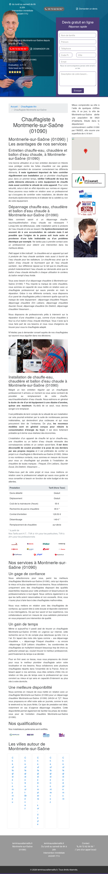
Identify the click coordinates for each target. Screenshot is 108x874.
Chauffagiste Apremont (63, 778)
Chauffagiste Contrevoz (51, 779)
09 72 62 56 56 (55, 8)
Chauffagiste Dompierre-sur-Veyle (38, 791)
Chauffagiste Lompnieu (13, 779)
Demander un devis (88, 8)
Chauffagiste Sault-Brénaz (25, 783)
